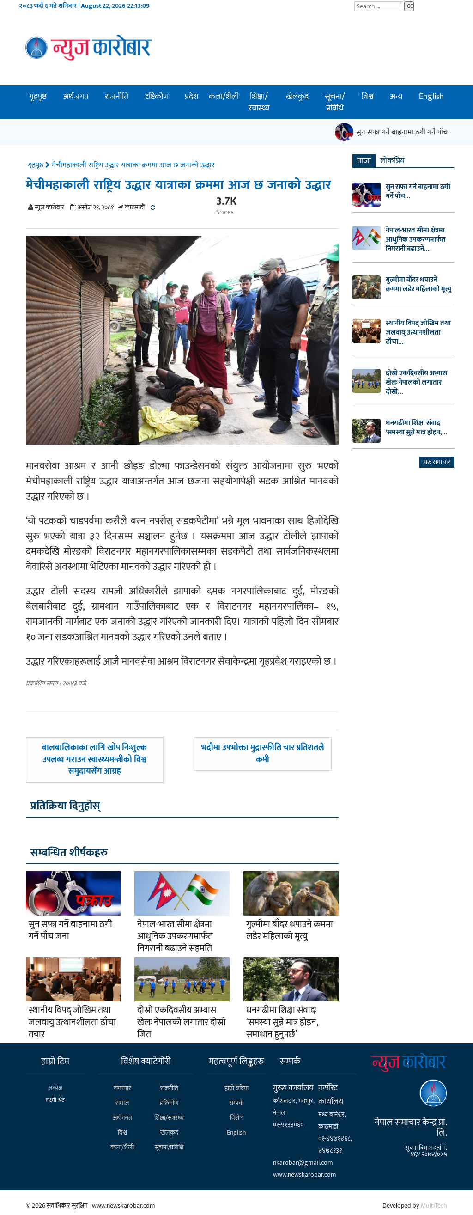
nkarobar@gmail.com (303, 1162)
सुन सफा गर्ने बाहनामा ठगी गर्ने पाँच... (418, 192)
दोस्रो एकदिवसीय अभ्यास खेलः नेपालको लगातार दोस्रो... (416, 383)
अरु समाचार (436, 462)
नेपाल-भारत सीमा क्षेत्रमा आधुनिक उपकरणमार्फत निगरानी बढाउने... (416, 240)
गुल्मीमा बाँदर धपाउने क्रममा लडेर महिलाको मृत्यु (289, 930)
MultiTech (434, 1205)
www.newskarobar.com (304, 1174)
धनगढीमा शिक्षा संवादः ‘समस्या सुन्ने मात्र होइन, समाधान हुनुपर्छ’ (282, 1022)
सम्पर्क (236, 1103)
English (431, 97)
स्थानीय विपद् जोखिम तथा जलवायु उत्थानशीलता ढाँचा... (418, 333)
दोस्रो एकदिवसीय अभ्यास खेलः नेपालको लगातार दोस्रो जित (181, 1022)
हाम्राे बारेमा (236, 1088)
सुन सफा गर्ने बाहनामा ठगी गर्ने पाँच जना (401, 132)
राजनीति (116, 97)
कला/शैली (224, 97)
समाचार (122, 1088)
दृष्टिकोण (157, 97)
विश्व (368, 97)
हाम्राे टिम (55, 1061)
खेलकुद (297, 97)
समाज (122, 1103)
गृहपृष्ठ (38, 97)
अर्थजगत (76, 97)
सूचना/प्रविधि (335, 103)
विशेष (236, 1117)
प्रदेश (192, 97)
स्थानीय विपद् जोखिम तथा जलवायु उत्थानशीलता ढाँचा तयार (72, 1022)
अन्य (396, 97)
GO (410, 6)
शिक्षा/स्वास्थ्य (259, 103)
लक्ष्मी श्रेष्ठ (55, 1100)
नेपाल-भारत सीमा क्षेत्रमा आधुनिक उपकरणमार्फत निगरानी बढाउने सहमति (175, 936)
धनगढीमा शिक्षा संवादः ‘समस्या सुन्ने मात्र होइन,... (417, 428)
